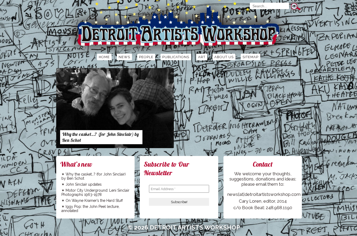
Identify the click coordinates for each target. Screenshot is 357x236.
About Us (224, 57)
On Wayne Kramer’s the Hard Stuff (94, 200)
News (124, 57)
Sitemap (250, 57)
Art (201, 57)
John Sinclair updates (84, 184)
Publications (175, 57)
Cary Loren (250, 201)
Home (104, 57)
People (146, 57)
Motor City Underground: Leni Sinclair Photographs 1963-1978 (95, 192)
